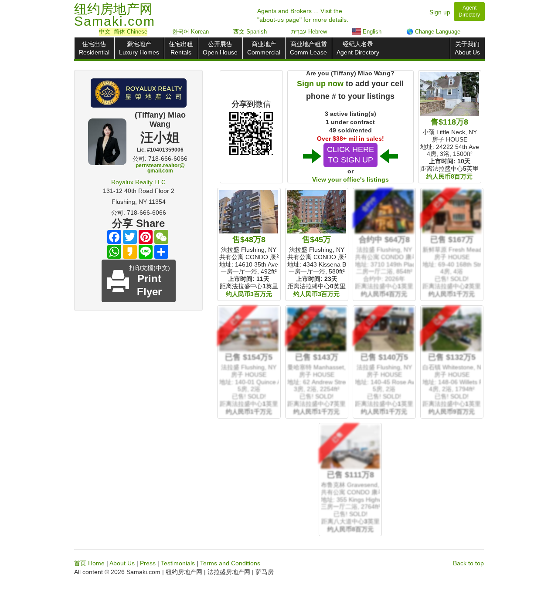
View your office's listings (350, 179)
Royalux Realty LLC (138, 182)
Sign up (439, 12)
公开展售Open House (220, 48)
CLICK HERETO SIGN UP (350, 154)
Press (148, 563)
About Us (122, 563)
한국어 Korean (190, 31)
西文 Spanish (250, 31)
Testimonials (178, 563)
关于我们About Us (467, 48)
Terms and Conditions (230, 563)
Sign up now (320, 83)
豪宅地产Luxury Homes (139, 48)
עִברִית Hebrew (309, 31)
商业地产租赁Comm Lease (308, 48)
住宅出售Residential (94, 48)
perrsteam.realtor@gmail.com (160, 168)
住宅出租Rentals (181, 48)
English (371, 31)
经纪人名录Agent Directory (358, 48)
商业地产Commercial (263, 48)
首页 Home (89, 563)
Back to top (468, 563)
